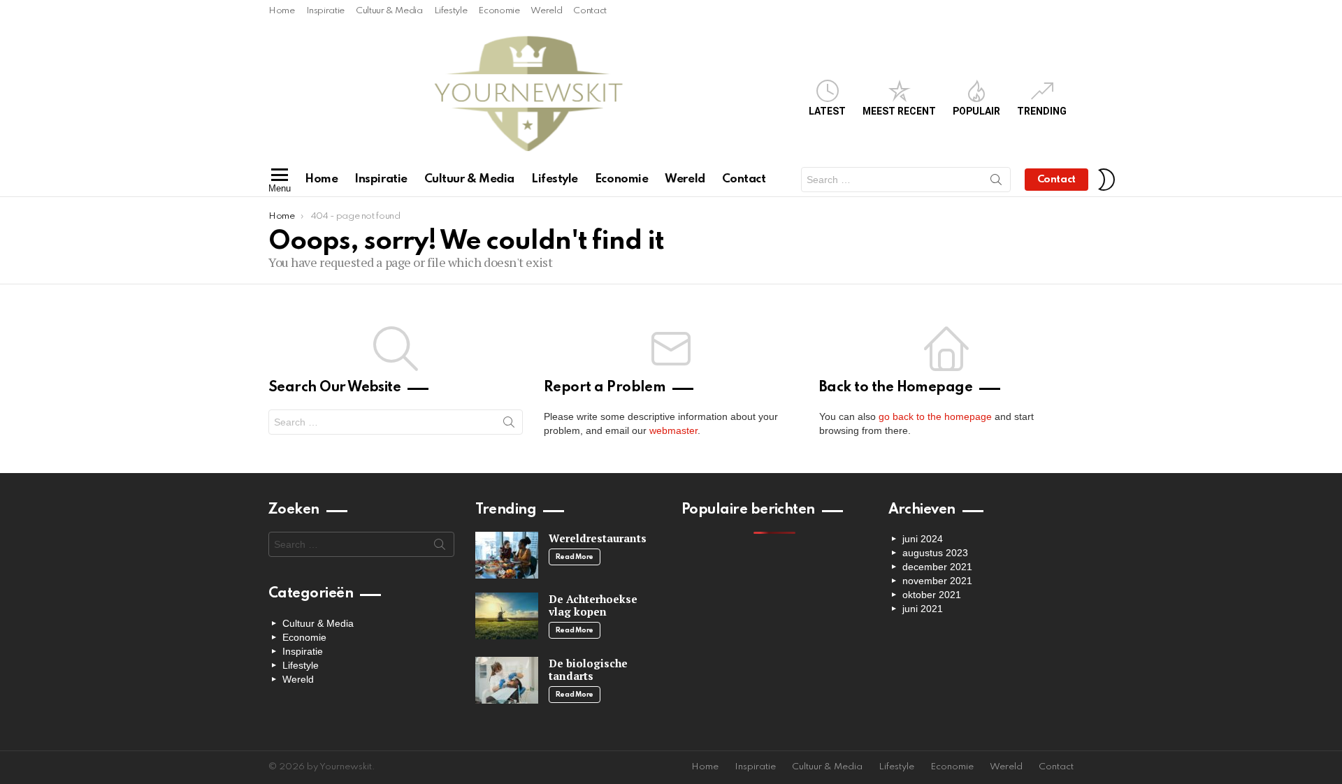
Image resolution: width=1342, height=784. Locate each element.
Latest (827, 111)
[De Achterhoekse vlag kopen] (506, 616)
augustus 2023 (935, 552)
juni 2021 (922, 608)
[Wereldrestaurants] (506, 555)
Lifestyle (451, 10)
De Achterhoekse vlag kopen (593, 605)
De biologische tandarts (588, 669)
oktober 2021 (931, 594)
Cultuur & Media (389, 10)
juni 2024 (922, 538)
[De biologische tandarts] (506, 680)
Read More (575, 556)
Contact (589, 10)
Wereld (546, 10)
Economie (498, 10)
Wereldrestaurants (598, 538)
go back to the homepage (935, 416)
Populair (976, 111)
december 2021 (937, 566)
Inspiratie (325, 10)
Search (996, 182)
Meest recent (899, 111)
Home (281, 10)
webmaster (673, 430)
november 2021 (937, 580)
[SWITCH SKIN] (1106, 179)
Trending (1042, 111)
